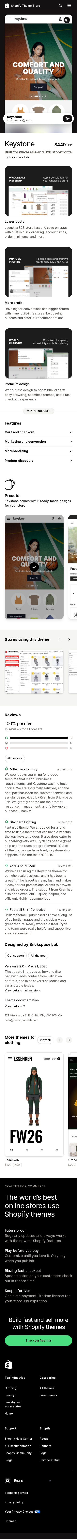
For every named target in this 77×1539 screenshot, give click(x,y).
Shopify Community (18, 1453)
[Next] (69, 639)
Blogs (8, 1460)
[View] (34, 672)
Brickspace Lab (19, 157)
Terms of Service (16, 1492)
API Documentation (18, 1446)
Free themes (48, 1395)
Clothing (10, 1388)
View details (13, 990)
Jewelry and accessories (13, 1404)
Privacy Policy (14, 1502)
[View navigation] (69, 5)
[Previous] (59, 639)
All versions (33, 990)
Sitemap (10, 1521)
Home (9, 1413)
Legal (43, 1453)
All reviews (14, 758)
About (44, 1438)
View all (45, 1040)
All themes (38, 955)
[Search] (60, 5)
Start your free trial (38, 1340)
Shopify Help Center (18, 1438)
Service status (50, 1460)
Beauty (9, 1395)
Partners (45, 1446)
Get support (15, 955)
